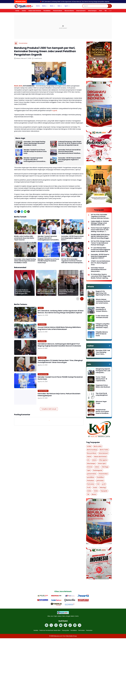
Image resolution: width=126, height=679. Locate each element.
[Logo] (63, 612)
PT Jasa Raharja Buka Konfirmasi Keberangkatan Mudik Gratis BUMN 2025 (100, 249)
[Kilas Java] (24, 6)
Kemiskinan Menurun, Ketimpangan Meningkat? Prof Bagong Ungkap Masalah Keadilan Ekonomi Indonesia (59, 345)
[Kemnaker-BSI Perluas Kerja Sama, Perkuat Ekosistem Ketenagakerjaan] (68, 283)
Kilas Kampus (92, 10)
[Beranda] (16, 43)
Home (38, 6)
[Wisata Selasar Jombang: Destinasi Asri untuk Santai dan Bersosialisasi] (91, 302)
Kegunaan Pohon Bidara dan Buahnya (103, 386)
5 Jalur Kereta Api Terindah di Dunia (102, 316)
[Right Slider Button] (110, 10)
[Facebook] (15, 211)
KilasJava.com (58, 636)
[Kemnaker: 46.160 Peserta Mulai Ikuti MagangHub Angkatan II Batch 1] (53, 160)
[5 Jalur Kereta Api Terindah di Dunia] (91, 318)
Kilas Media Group (71, 636)
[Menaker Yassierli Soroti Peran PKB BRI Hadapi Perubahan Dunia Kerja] (19, 152)
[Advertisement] (63, 27)
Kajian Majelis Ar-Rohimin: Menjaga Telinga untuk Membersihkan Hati (100, 223)
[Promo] (91, 379)
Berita (44, 6)
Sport (66, 6)
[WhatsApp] (25, 211)
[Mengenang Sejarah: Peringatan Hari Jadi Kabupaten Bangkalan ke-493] (91, 371)
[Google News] (65, 625)
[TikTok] (70, 625)
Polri (100, 10)
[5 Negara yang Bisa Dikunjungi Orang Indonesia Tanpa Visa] (91, 326)
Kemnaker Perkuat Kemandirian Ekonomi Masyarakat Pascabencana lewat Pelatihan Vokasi (69, 151)
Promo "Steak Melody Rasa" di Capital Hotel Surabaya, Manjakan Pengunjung (103, 379)
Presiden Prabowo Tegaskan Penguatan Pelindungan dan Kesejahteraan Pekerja (23, 291)
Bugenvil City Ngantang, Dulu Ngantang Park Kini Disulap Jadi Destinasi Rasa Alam (103, 293)
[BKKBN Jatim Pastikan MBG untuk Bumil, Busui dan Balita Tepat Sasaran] (25, 226)
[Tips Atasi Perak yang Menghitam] (91, 396)
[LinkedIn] (75, 625)
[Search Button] (110, 6)
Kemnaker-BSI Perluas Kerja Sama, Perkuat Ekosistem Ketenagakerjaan (67, 291)
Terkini (24, 10)
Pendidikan (46, 10)
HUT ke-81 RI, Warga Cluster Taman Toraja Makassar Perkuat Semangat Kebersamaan (100, 243)
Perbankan (89, 630)
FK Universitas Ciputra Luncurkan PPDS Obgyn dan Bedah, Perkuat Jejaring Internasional (100, 276)
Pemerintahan (57, 10)
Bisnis (51, 6)
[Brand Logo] (42, 595)
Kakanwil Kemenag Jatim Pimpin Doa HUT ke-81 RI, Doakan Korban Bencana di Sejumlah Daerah (70, 143)
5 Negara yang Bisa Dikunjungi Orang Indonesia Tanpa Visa (102, 325)
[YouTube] (60, 625)
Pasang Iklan (65, 630)
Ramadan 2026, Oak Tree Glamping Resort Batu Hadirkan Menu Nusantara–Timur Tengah (103, 352)
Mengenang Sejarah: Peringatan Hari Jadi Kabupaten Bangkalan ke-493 (103, 370)
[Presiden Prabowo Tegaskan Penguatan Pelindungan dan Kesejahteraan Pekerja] (24, 283)
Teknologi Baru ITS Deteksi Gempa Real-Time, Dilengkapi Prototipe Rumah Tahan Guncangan (60, 361)
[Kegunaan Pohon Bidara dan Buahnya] (91, 387)
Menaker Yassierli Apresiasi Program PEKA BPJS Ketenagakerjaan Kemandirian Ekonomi (34, 159)
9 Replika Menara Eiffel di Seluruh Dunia (102, 333)
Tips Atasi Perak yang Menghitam (102, 394)
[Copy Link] (28, 211)
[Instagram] (56, 625)
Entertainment (81, 10)
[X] (18, 211)
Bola (59, 6)
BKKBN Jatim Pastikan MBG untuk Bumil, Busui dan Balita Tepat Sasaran (24, 238)
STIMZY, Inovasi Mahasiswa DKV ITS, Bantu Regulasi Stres (100, 263)
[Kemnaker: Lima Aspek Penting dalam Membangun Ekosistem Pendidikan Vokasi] (19, 144)
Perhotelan (81, 630)
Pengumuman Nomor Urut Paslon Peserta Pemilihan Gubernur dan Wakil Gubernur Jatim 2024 (103, 411)
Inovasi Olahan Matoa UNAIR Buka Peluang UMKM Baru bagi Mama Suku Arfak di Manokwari (59, 328)
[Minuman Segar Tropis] (91, 404)
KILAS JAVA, (18, 86)
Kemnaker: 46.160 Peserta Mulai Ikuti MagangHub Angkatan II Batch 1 (69, 159)
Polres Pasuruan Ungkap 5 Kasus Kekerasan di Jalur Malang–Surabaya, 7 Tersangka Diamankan (100, 229)
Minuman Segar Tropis (101, 402)
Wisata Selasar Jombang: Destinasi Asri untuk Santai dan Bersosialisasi (103, 301)
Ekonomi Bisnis (69, 10)
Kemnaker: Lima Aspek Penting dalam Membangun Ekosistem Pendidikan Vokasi (34, 143)
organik (54, 111)
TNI (105, 10)
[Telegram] (22, 211)
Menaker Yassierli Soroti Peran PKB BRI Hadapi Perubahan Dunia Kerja (35, 151)
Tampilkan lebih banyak (48, 409)
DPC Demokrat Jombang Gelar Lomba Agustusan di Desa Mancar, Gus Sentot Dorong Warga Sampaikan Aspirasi (46, 1)
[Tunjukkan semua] (110, 287)
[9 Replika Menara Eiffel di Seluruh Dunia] (91, 334)
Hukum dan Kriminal (34, 10)
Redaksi (36, 630)
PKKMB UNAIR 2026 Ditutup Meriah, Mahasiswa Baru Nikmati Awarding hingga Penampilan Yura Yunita (100, 236)
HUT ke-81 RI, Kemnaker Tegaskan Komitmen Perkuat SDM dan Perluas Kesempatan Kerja (71, 261)
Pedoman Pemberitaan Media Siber (50, 630)
